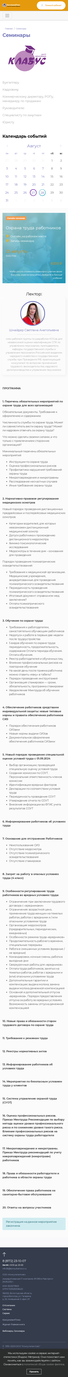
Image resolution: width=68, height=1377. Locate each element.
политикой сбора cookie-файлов (44, 1364)
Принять (34, 1371)
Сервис (6, 1313)
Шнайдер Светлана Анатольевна (34, 330)
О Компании (8, 1305)
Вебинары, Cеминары (13, 1331)
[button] (7, 145)
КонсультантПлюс (11, 1320)
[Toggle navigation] (7, 15)
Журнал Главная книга (13, 1324)
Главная (9, 28)
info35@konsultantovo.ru (14, 1268)
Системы (7, 1309)
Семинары (21, 28)
